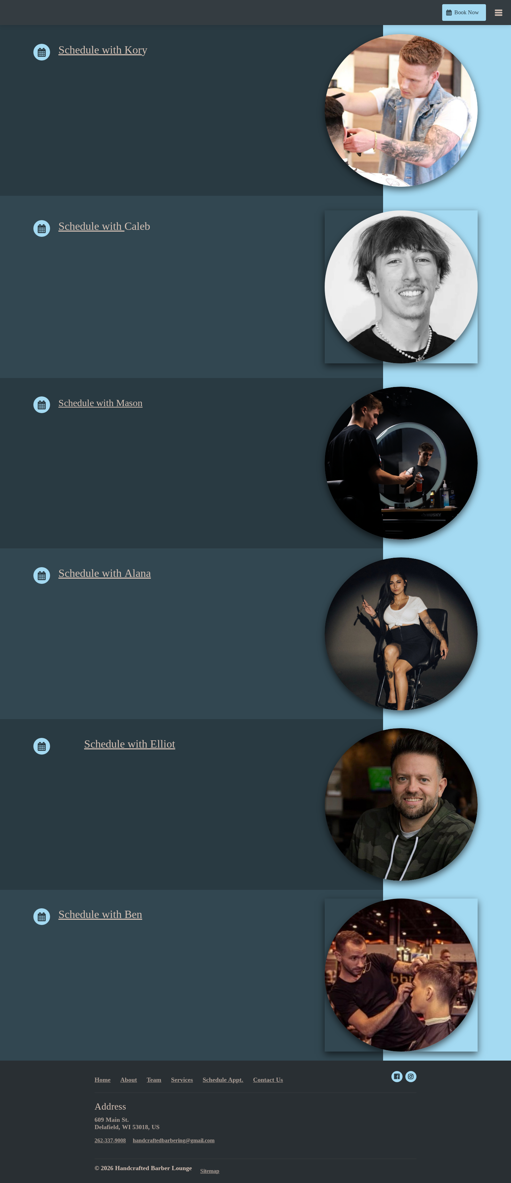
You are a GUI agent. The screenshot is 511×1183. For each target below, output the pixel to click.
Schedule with (91, 226)
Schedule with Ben (100, 914)
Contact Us (268, 1079)
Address (110, 1106)
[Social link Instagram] (410, 1076)
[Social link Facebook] (397, 1076)
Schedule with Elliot (129, 744)
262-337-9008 (110, 1140)
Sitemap (209, 1171)
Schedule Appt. (223, 1079)
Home (103, 1079)
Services (182, 1079)
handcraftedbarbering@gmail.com (173, 1140)
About (128, 1079)
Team (154, 1079)
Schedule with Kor (100, 50)
